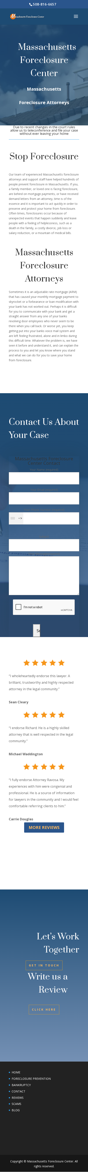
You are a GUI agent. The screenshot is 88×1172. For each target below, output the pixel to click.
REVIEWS (18, 1098)
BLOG (16, 1110)
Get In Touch (44, 965)
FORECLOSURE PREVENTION (31, 1079)
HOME (16, 1072)
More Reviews (44, 827)
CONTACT (18, 1091)
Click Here (44, 1009)
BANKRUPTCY (21, 1085)
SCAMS (16, 1104)
